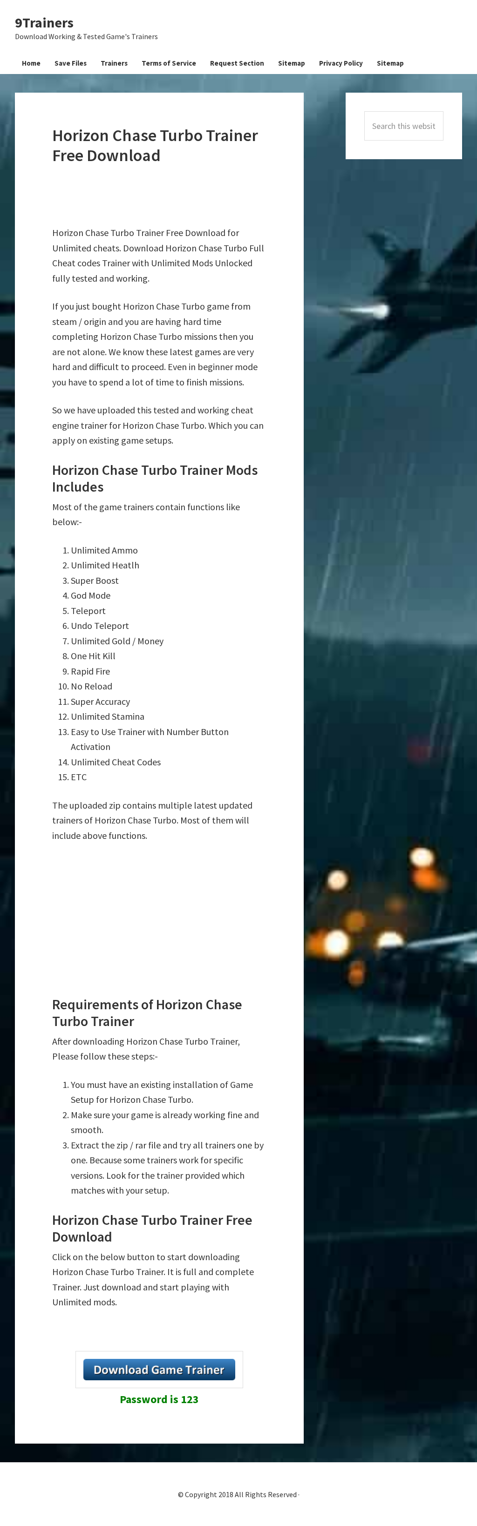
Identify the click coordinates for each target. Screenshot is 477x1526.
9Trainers (44, 22)
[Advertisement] (221, 195)
